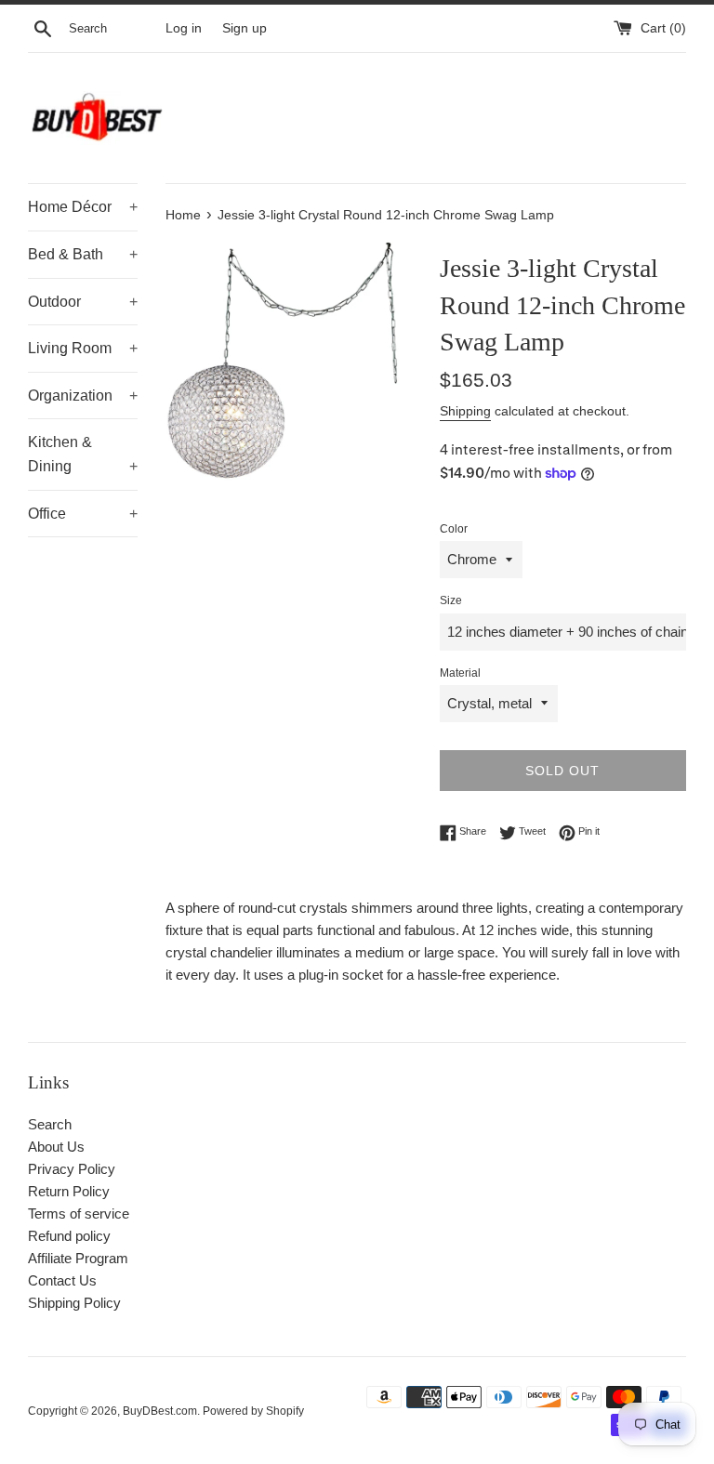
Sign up (244, 28)
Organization (83, 395)
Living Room (83, 348)
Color (454, 528)
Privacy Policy (71, 1169)
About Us (56, 1146)
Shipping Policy (74, 1303)
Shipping (465, 410)
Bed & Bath (83, 254)
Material (460, 672)
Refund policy (69, 1236)
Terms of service (78, 1213)
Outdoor (83, 302)
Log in (183, 28)
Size (451, 600)
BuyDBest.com (160, 1411)
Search (50, 1124)
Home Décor (83, 207)
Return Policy (69, 1191)
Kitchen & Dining (83, 454)
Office (83, 513)
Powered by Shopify (253, 1411)
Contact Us (62, 1280)
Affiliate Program (78, 1258)
